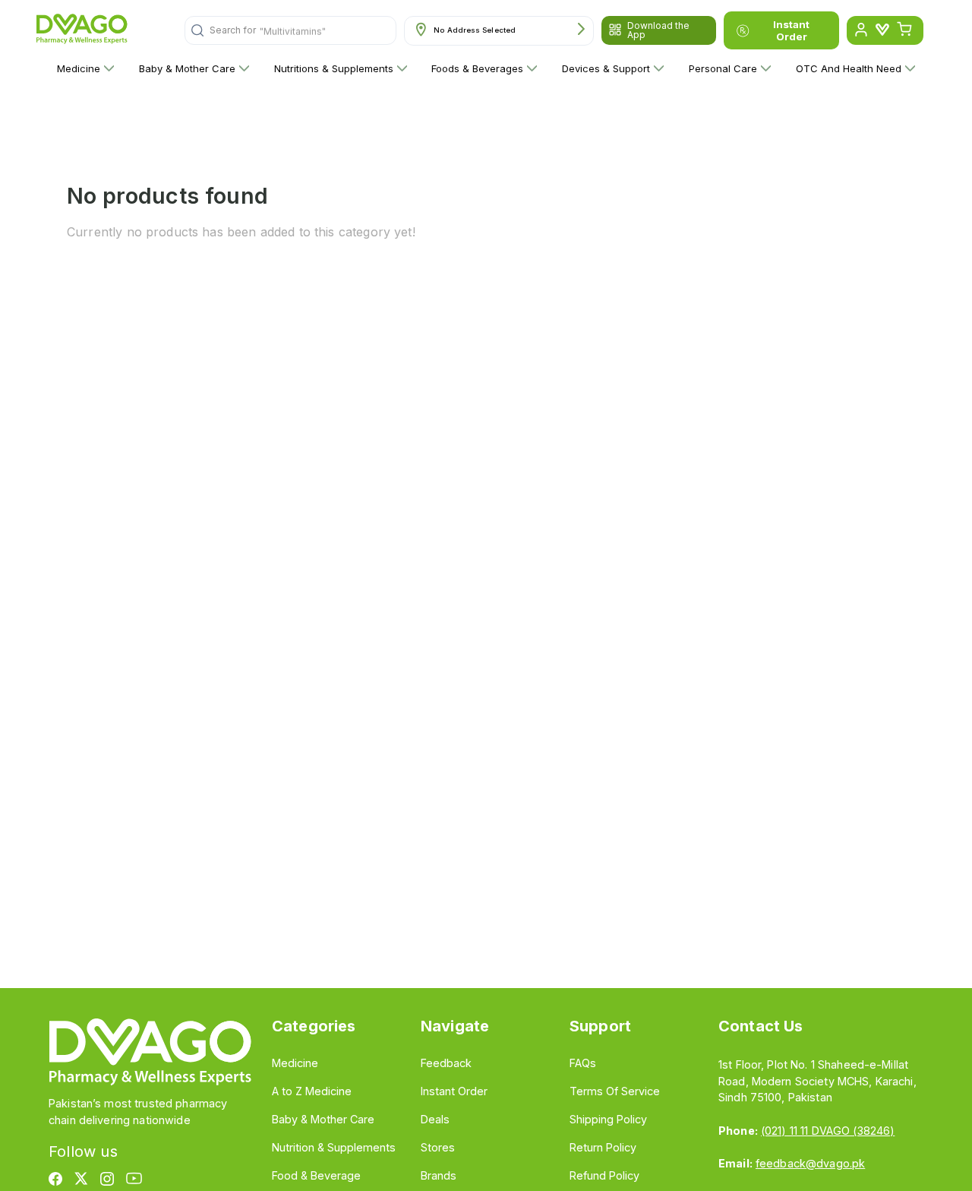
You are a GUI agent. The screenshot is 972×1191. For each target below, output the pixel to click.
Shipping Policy (608, 1119)
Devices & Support (606, 68)
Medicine (78, 68)
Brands (438, 1175)
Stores (438, 1147)
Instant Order (791, 30)
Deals (435, 1119)
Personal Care (723, 68)
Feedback (446, 1062)
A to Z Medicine (312, 1091)
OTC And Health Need (848, 68)
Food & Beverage (316, 1175)
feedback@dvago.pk (810, 1163)
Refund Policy (604, 1175)
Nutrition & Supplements (334, 1147)
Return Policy (603, 1147)
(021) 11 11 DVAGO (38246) (828, 1130)
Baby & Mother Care (187, 68)
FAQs (583, 1062)
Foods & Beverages (477, 68)
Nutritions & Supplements (333, 68)
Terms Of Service (615, 1091)
